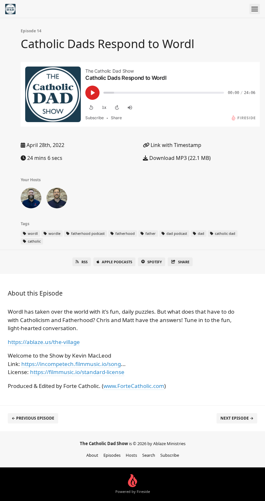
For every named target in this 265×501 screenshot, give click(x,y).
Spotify (154, 261)
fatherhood (124, 233)
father (150, 233)
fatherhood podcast (87, 233)
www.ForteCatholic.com (133, 386)
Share (183, 261)
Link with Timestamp (175, 145)
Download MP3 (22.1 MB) (179, 158)
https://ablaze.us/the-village (44, 342)
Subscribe (169, 455)
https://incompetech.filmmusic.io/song (71, 364)
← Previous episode (33, 418)
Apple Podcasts (117, 261)
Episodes (112, 455)
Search (148, 455)
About (92, 455)
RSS (84, 261)
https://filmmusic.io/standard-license (77, 372)
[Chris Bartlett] (57, 199)
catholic (34, 241)
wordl (32, 233)
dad (200, 233)
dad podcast (176, 233)
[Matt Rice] (31, 199)
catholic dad (224, 233)
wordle (54, 233)
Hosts (131, 455)
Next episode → (236, 418)
